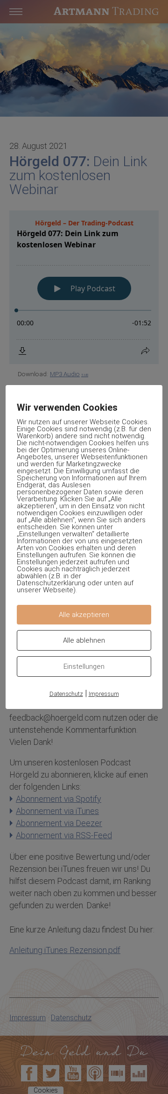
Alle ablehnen (84, 640)
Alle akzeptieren (84, 614)
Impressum (104, 693)
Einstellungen (84, 666)
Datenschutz (66, 693)
